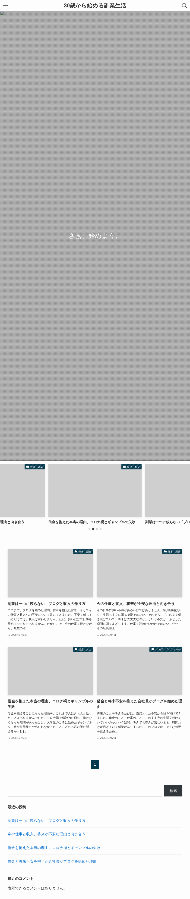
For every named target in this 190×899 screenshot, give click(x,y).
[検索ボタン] (184, 5)
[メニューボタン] (5, 5)
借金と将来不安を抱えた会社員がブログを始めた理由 (52, 861)
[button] (89, 529)
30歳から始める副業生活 (95, 5)
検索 (173, 791)
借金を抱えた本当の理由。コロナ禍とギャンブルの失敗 (54, 848)
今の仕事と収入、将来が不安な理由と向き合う (47, 834)
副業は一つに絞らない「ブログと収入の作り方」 (48, 821)
